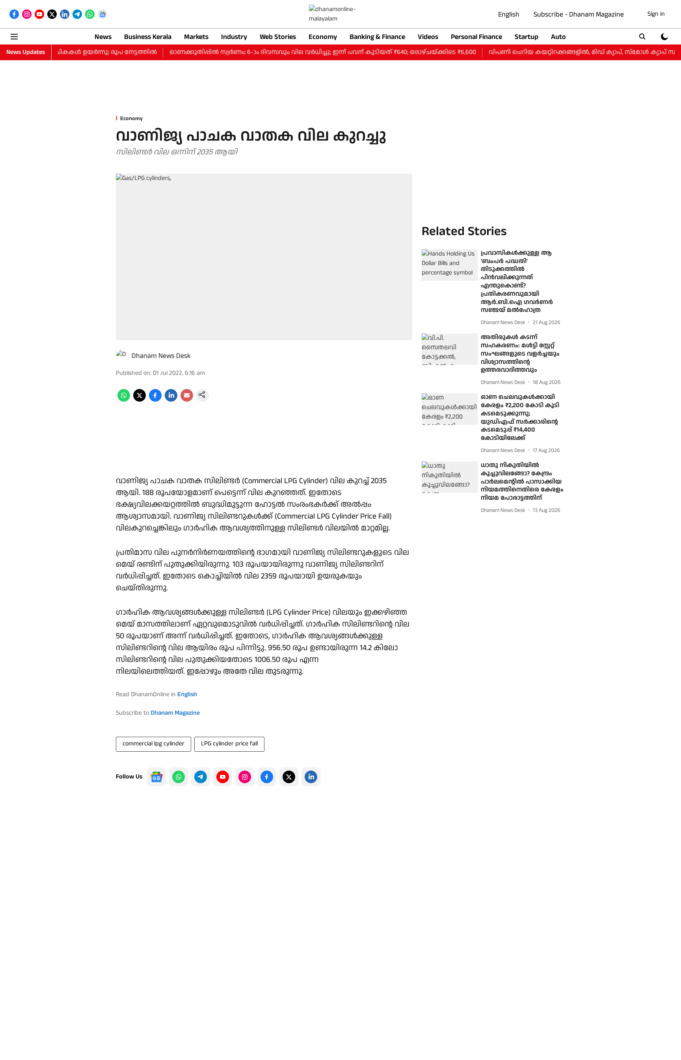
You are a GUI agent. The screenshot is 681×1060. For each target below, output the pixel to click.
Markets (196, 37)
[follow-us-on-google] (156, 776)
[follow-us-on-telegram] (200, 776)
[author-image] (122, 356)
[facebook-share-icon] (155, 399)
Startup (526, 37)
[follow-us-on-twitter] (288, 776)
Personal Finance (476, 37)
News (103, 37)
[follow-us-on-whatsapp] (178, 776)
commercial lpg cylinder (153, 743)
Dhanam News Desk (161, 356)
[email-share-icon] (186, 399)
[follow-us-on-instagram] (244, 776)
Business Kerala (147, 37)
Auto (558, 37)
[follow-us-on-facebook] (266, 776)
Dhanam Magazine (175, 712)
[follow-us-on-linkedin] (310, 776)
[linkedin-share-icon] (171, 399)
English (508, 14)
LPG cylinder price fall (229, 743)
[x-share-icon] (139, 399)
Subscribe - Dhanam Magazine (579, 14)
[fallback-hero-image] (450, 265)
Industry (234, 37)
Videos (428, 37)
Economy (323, 37)
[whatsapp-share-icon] (123, 399)
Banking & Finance (377, 37)
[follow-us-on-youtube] (222, 776)
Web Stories (278, 37)
